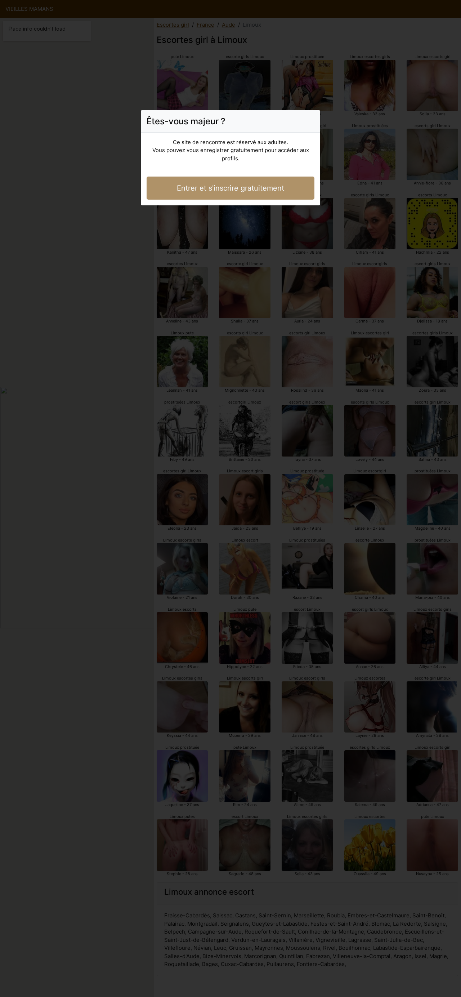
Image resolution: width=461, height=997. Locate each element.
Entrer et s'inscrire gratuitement (230, 188)
